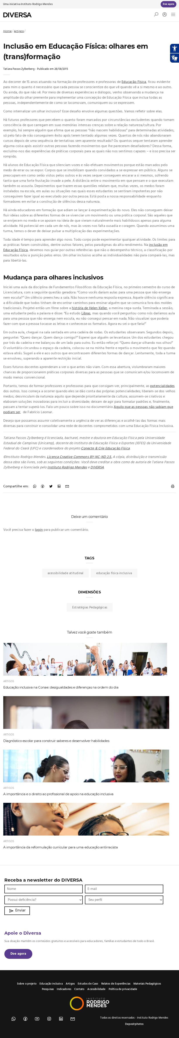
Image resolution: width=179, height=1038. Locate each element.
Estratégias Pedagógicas (89, 607)
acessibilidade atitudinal (66, 573)
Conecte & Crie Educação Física (105, 448)
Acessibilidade (96, 989)
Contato (79, 989)
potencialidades (162, 386)
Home (7, 31)
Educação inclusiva (51, 983)
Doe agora (18, 953)
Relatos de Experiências (115, 983)
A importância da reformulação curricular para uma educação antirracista (60, 847)
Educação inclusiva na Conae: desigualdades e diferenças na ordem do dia (60, 687)
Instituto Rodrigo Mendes (37, 4)
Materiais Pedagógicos (147, 983)
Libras (86, 313)
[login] (163, 15)
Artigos (19, 31)
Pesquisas (48, 989)
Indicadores (64, 989)
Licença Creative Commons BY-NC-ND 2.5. (79, 457)
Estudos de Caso (88, 983)
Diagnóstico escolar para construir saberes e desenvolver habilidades (56, 741)
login (39, 530)
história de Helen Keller (89, 308)
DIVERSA (97, 467)
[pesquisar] (156, 15)
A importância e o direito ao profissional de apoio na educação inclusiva (58, 794)
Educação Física (134, 82)
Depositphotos (134, 1024)
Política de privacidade (123, 989)
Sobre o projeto (26, 983)
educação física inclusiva (114, 573)
